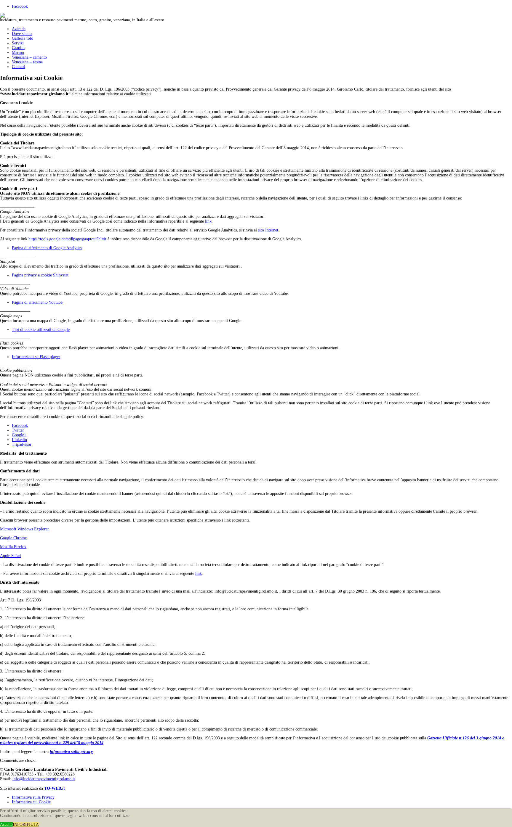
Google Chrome (13, 538)
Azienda (18, 29)
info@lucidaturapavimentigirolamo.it (43, 779)
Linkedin (19, 439)
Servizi (18, 43)
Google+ (19, 435)
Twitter (18, 430)
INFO (18, 824)
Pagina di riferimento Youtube (37, 302)
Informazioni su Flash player (36, 357)
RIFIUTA (31, 824)
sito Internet (268, 230)
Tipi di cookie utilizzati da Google (41, 329)
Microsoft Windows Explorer (24, 529)
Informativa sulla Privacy (33, 797)
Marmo (18, 52)
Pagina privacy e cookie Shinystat (40, 275)
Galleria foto (22, 38)
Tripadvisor (21, 444)
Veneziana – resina (27, 62)
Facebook (20, 6)
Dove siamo (22, 33)
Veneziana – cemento (29, 57)
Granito (18, 48)
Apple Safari (10, 556)
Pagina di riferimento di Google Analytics (47, 248)
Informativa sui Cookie (31, 802)
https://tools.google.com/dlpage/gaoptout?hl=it (67, 239)
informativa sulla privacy (71, 751)
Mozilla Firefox (13, 547)
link (208, 221)
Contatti (18, 67)
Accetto (6, 824)
